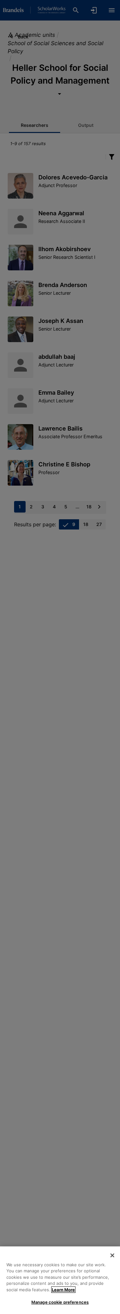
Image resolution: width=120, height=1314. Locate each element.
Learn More (63, 1289)
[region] (60, 1280)
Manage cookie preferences (60, 1302)
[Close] (112, 1255)
